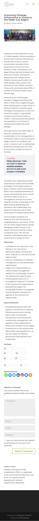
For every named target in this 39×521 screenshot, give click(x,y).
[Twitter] (14, 375)
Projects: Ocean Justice (14, 23)
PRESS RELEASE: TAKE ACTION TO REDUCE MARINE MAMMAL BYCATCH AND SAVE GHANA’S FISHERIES (17, 166)
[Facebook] (10, 375)
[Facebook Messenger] (26, 375)
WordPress (24, 518)
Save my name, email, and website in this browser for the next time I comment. (19, 443)
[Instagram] (22, 375)
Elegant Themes (24, 515)
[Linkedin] (18, 375)
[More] (30, 375)
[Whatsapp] (6, 375)
